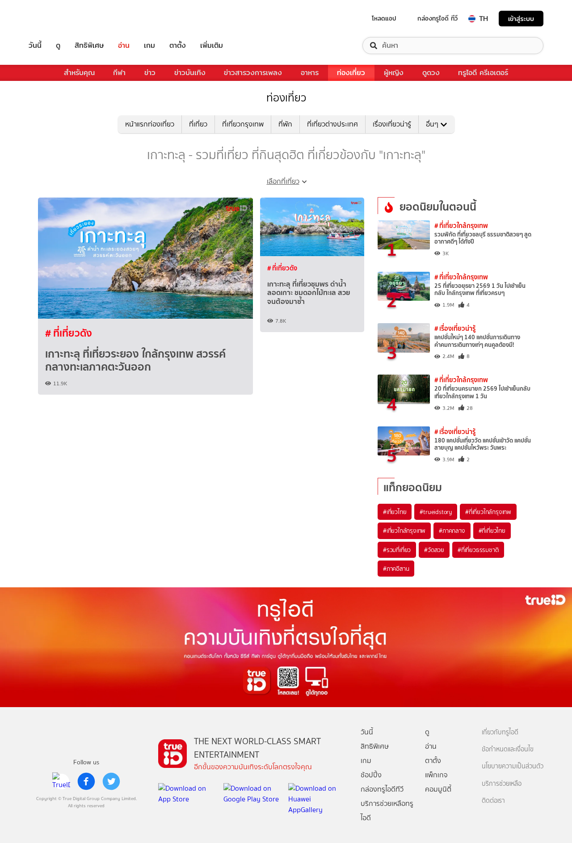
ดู (58, 45)
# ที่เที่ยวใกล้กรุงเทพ (461, 225)
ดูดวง (431, 72)
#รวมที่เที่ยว (397, 549)
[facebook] (86, 781)
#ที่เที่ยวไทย (492, 530)
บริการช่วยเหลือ (502, 783)
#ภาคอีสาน (396, 568)
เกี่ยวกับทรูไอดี (500, 732)
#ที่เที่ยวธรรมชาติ (478, 549)
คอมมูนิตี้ (438, 789)
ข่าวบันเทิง (190, 72)
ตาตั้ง (177, 45)
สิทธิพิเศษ (89, 45)
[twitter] (111, 781)
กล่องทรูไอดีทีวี (382, 789)
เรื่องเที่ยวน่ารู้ (392, 124)
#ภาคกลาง (452, 530)
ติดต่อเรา (493, 800)
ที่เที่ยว (198, 124)
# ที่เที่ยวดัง (68, 333)
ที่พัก (285, 124)
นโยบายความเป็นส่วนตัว (512, 766)
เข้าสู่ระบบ (521, 18)
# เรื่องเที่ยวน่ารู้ (454, 328)
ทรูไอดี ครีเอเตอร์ (483, 72)
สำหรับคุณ (79, 72)
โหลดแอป (384, 18)
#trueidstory (436, 511)
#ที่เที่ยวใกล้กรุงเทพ (488, 511)
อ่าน (124, 45)
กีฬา (119, 72)
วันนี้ (35, 45)
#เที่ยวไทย (394, 511)
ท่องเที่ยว (351, 72)
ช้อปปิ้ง (371, 775)
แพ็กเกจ (436, 775)
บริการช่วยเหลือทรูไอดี (387, 810)
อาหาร (310, 72)
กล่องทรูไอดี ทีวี (437, 18)
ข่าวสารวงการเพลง (253, 72)
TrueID (55, 18)
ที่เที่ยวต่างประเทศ (332, 124)
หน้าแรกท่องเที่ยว (149, 124)
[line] (61, 781)
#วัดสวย (434, 549)
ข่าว (150, 72)
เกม (149, 45)
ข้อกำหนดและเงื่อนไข (508, 749)
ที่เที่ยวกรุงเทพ (243, 124)
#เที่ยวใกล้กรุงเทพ (404, 530)
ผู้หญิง (394, 72)
